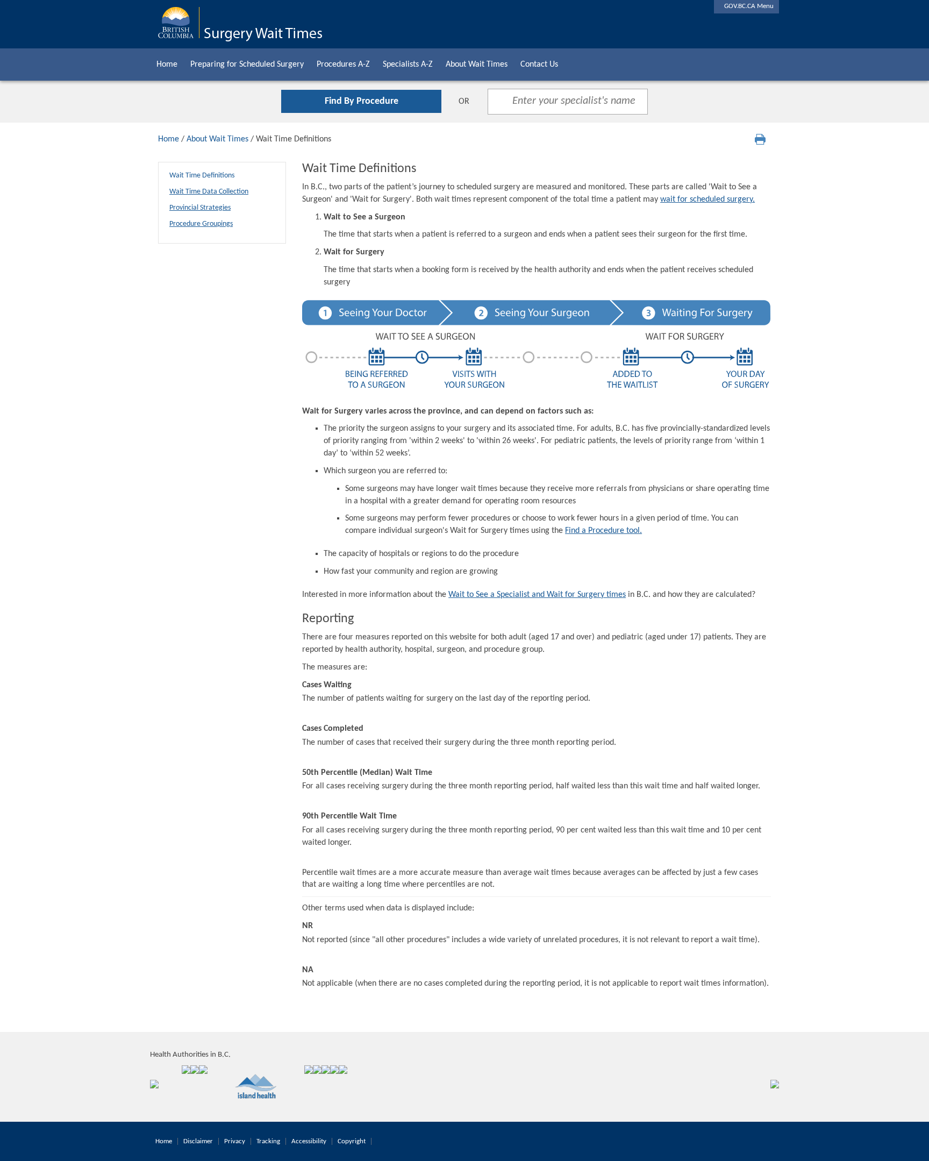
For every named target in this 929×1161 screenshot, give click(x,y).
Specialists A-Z (408, 64)
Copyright (352, 1141)
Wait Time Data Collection (208, 192)
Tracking (268, 1141)
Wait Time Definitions (201, 176)
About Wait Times (477, 64)
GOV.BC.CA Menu (746, 6)
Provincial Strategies (200, 208)
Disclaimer (198, 1141)
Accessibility (308, 1141)
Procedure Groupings (201, 224)
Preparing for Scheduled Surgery (247, 64)
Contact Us (539, 64)
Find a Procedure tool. (603, 530)
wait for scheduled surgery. (707, 199)
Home (166, 64)
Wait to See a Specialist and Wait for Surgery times (537, 594)
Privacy (234, 1141)
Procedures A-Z (343, 64)
